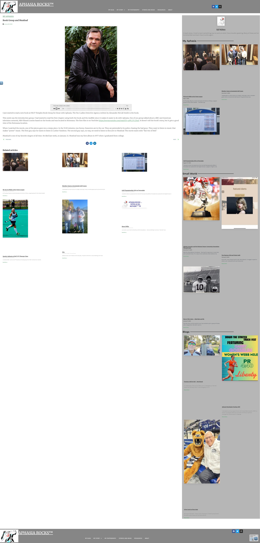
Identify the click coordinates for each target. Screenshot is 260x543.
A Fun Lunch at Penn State (191, 509)
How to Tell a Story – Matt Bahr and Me (193, 319)
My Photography (133, 10)
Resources (161, 10)
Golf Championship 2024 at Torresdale (133, 190)
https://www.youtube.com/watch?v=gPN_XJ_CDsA (119, 120)
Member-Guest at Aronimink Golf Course (74, 186)
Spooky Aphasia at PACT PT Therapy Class (15, 256)
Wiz (63, 252)
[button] (87, 143)
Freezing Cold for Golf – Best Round (193, 381)
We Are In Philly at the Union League (13, 190)
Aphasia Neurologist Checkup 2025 (231, 407)
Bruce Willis (125, 226)
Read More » (5, 195)
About (170, 10)
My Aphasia (8, 16)
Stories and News (148, 10)
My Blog (111, 10)
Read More (186, 104)
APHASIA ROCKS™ (36, 4)
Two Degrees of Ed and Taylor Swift (231, 255)
